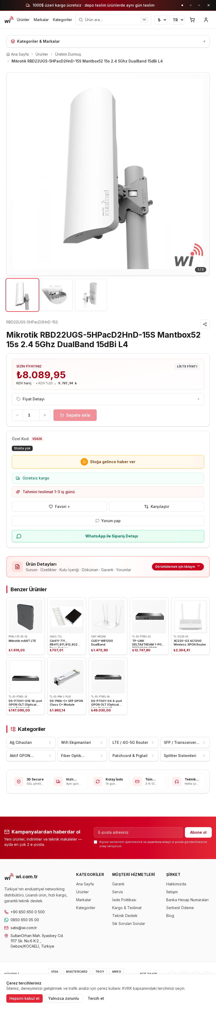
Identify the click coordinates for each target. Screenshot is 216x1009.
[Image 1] (22, 295)
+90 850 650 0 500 (28, 912)
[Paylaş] (205, 324)
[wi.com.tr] (9, 20)
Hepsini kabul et (24, 998)
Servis (117, 892)
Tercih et (96, 998)
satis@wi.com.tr (24, 927)
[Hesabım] (206, 20)
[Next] (201, 174)
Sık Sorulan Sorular (128, 923)
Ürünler (23, 19)
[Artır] (45, 415)
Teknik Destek (125, 915)
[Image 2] (57, 295)
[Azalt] (17, 415)
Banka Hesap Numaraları (187, 900)
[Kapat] (208, 5)
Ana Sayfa (85, 884)
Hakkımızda (176, 884)
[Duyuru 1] (182, 5)
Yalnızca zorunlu (63, 998)
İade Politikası (124, 900)
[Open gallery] (108, 173)
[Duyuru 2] (191, 5)
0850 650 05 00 (25, 920)
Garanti (118, 884)
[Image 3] (91, 295)
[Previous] (14, 174)
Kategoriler (62, 19)
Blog (170, 915)
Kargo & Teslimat (126, 907)
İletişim (172, 892)
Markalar (41, 19)
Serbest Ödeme (180, 907)
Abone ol (198, 832)
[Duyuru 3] (199, 5)
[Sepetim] (192, 20)
